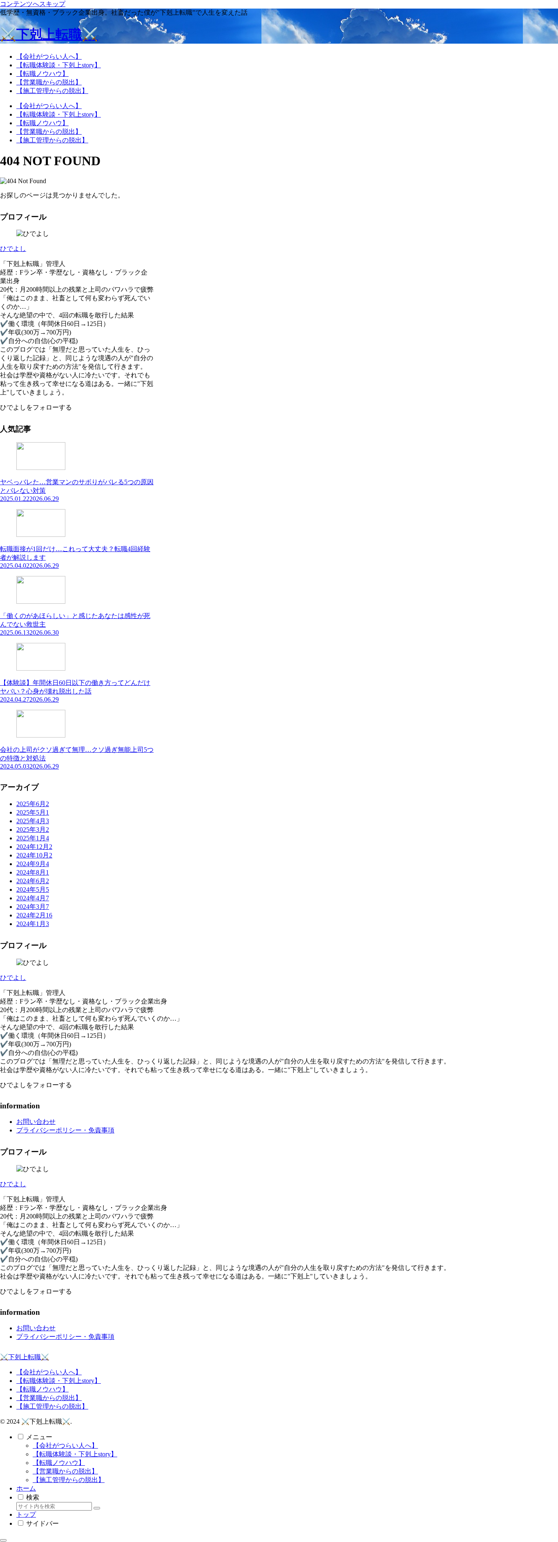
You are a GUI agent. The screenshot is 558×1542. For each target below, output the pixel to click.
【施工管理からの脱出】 (52, 1406)
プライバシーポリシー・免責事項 (65, 1130)
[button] (97, 1508)
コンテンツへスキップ (32, 3)
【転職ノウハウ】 (42, 1389)
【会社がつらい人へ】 (49, 1372)
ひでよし (13, 248)
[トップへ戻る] (3, 1540)
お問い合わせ (36, 1121)
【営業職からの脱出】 (49, 1397)
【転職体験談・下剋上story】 (58, 1380)
